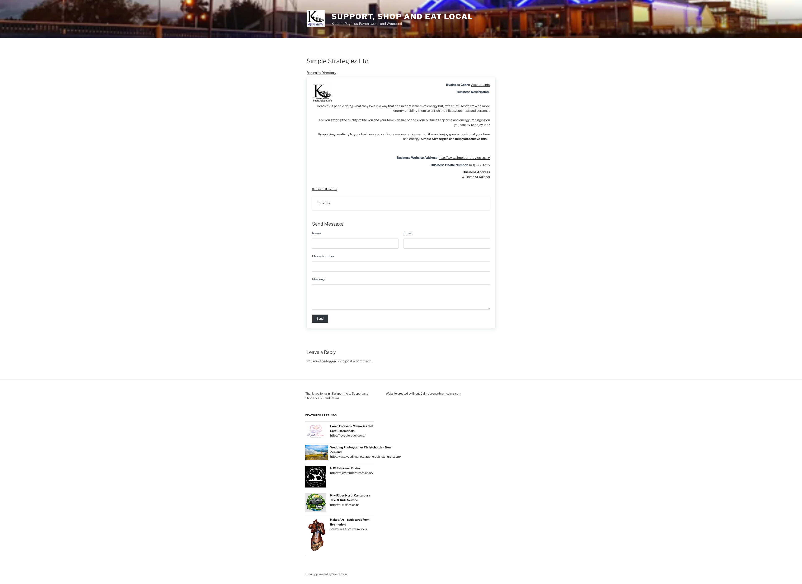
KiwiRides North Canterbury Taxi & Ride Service (350, 498)
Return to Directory (321, 73)
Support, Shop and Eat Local (402, 16)
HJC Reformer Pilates (345, 468)
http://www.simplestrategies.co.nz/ (464, 158)
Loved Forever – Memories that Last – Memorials (351, 428)
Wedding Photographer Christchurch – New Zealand (360, 450)
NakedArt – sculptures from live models (349, 522)
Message (319, 279)
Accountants (480, 85)
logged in (333, 361)
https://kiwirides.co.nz (344, 505)
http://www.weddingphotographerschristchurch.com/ (365, 456)
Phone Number (323, 256)
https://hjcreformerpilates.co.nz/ (351, 473)
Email (408, 233)
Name (316, 233)
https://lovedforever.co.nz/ (347, 435)
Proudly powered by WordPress (326, 574)
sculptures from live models (348, 529)
